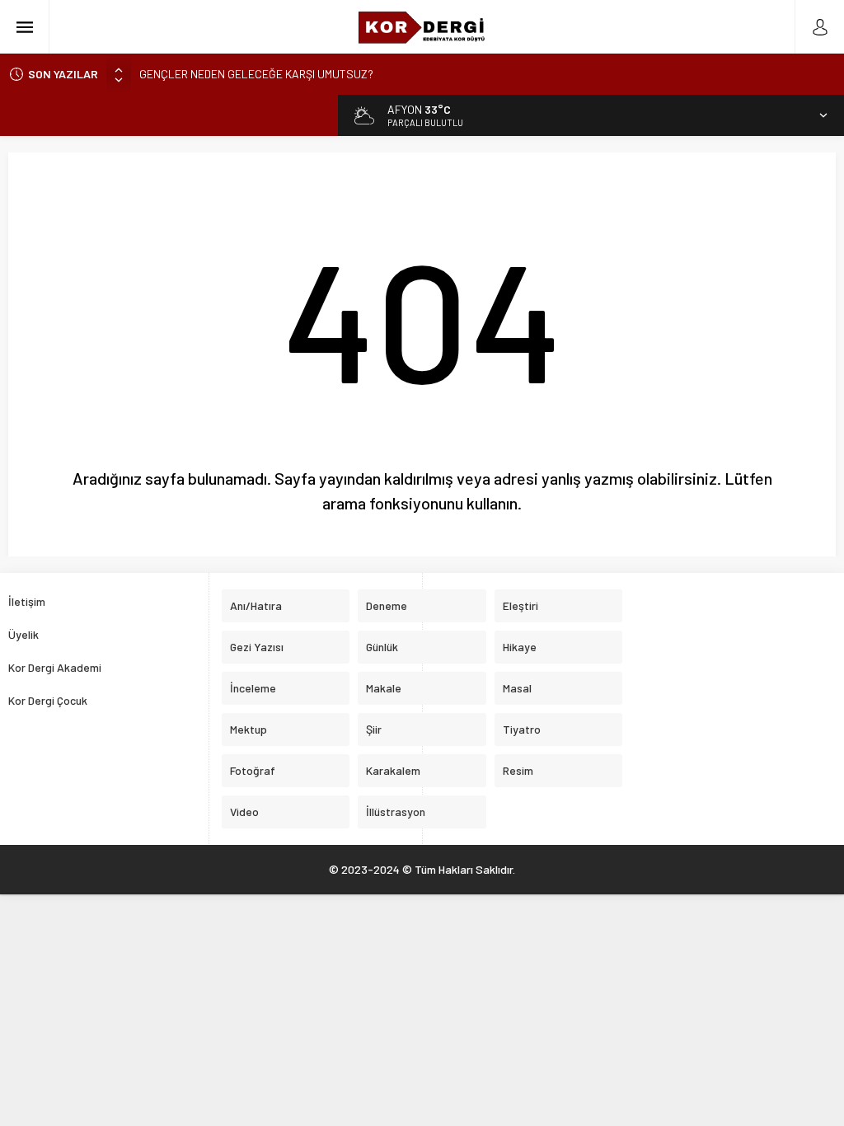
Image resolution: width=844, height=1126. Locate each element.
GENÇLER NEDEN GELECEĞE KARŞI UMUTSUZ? (256, 74)
